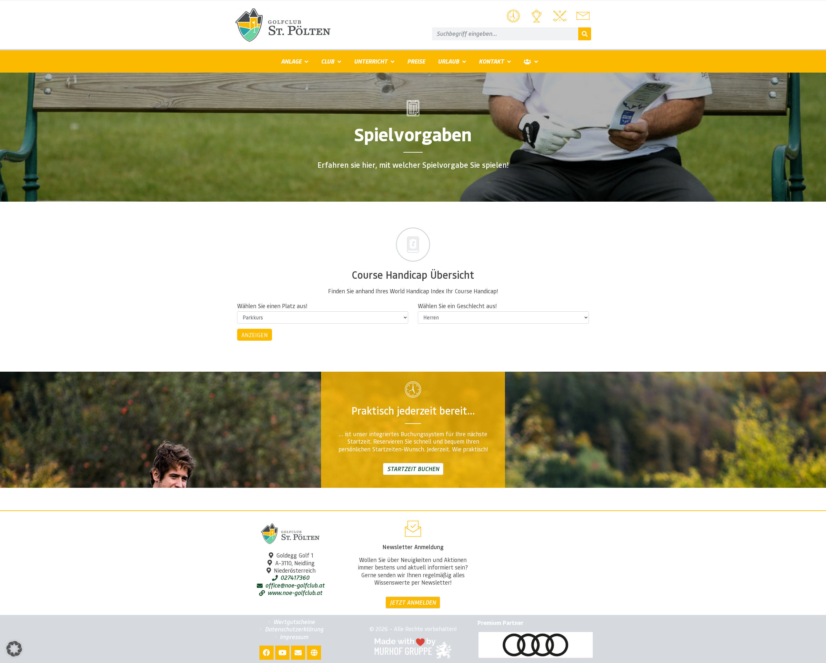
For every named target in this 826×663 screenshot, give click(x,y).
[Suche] (584, 33)
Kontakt (491, 61)
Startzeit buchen (413, 469)
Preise (416, 61)
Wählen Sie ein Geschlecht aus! (457, 306)
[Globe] (314, 653)
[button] (14, 649)
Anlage (291, 61)
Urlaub (448, 61)
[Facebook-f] (266, 653)
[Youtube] (282, 653)
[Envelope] (298, 653)
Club (327, 61)
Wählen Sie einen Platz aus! (272, 306)
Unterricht (371, 61)
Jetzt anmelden (413, 602)
